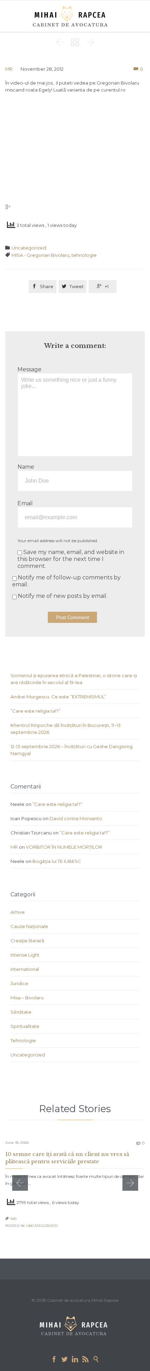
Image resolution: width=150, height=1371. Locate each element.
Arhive (17, 912)
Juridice (19, 983)
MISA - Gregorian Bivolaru (40, 255)
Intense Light (24, 955)
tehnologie (84, 255)
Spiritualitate (24, 1026)
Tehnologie (23, 1040)
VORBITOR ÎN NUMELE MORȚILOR (64, 847)
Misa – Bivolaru (27, 997)
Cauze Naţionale (29, 926)
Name (25, 466)
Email (25, 503)
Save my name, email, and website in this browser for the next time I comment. (70, 559)
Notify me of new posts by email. (62, 596)
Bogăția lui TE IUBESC (56, 861)
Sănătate (20, 1012)
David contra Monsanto (76, 818)
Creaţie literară (27, 940)
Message (29, 369)
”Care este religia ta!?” (35, 711)
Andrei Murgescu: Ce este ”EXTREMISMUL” (58, 696)
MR (9, 69)
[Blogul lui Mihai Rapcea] (71, 16)
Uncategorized (29, 248)
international (24, 969)
